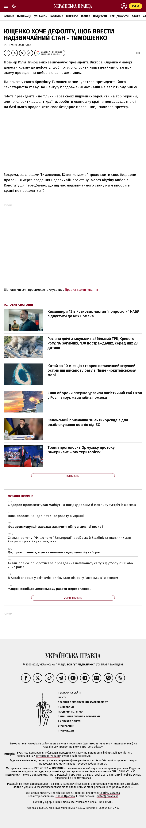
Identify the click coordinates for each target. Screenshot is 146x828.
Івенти (85, 16)
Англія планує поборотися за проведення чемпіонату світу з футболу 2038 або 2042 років (70, 565)
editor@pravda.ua (107, 796)
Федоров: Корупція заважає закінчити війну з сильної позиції (55, 527)
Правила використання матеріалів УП (83, 702)
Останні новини (20, 496)
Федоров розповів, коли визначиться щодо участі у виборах (54, 552)
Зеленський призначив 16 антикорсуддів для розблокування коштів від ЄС (88, 422)
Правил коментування (81, 290)
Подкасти (100, 16)
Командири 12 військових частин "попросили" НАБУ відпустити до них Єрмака (93, 313)
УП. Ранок (40, 16)
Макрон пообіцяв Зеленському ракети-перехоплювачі (50, 589)
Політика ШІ (66, 707)
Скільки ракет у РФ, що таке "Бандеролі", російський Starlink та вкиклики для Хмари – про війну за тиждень (69, 540)
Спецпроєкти (119, 16)
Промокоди (66, 730)
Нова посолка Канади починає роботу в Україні (46, 516)
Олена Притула (65, 796)
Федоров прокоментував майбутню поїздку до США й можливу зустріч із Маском (72, 505)
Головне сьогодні (18, 305)
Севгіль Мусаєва (109, 793)
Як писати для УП (69, 721)
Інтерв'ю (72, 16)
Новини (8, 16)
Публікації (24, 16)
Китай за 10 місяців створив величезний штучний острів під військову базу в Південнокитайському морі (92, 370)
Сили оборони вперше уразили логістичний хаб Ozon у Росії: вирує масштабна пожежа (95, 395)
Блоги (136, 16)
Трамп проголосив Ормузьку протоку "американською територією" (81, 449)
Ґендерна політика (70, 711)
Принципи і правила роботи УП (79, 716)
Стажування (66, 725)
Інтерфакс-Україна (48, 756)
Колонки (56, 16)
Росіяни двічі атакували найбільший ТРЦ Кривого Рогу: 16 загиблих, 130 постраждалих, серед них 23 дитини (93, 343)
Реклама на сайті (69, 692)
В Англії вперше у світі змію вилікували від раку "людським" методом (63, 578)
